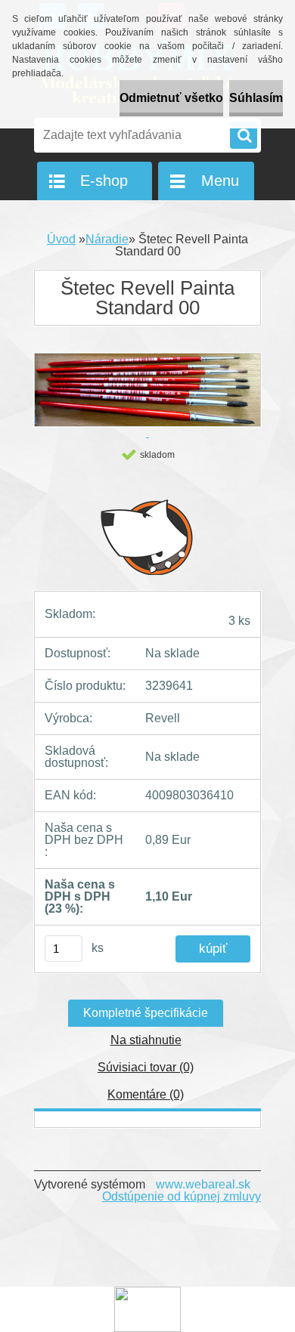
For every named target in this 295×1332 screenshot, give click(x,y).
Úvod (61, 239)
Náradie (107, 239)
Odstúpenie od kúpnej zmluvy (181, 1196)
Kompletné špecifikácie (145, 1012)
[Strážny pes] (147, 536)
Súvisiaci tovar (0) (146, 1067)
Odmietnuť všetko (171, 97)
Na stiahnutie (146, 1040)
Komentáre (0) (145, 1094)
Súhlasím (256, 97)
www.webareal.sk (203, 1184)
